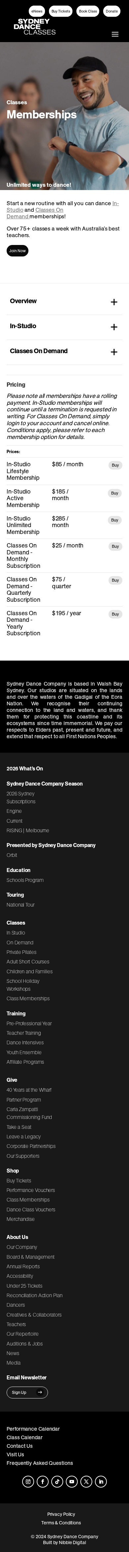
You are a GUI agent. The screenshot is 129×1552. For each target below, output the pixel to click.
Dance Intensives (25, 1042)
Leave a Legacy (23, 1136)
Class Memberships (28, 998)
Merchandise (21, 1219)
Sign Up (19, 1392)
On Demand (20, 942)
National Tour (20, 904)
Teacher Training (24, 1033)
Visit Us (15, 1454)
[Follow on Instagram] (28, 1482)
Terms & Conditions (61, 1523)
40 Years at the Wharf (29, 1089)
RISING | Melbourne (28, 830)
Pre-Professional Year (29, 1023)
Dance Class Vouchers (31, 1209)
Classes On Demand (35, 213)
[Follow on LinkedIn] (101, 1482)
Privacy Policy (61, 1514)
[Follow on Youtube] (72, 1482)
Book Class (88, 11)
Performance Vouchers (31, 1190)
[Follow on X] (86, 1482)
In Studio (16, 932)
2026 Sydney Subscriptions (21, 797)
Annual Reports (23, 1266)
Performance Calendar (33, 1428)
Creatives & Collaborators (34, 1314)
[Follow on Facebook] (43, 1482)
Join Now (17, 250)
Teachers (16, 1324)
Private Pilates (21, 952)
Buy (115, 465)
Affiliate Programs (25, 1061)
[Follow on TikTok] (57, 1482)
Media (14, 1362)
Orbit (12, 855)
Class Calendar (25, 1437)
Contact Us (20, 1446)
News (13, 1353)
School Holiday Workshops (23, 985)
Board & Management (31, 1256)
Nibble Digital (72, 1542)
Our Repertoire (23, 1333)
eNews (36, 11)
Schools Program (25, 880)
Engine (14, 811)
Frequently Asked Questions (40, 1463)
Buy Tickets (61, 11)
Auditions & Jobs (25, 1343)
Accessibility (20, 1276)
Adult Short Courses (28, 961)
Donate (112, 11)
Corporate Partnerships (31, 1146)
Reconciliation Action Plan (35, 1295)
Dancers (15, 1304)
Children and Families (30, 971)
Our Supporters (23, 1155)
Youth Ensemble (24, 1052)
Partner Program (24, 1099)
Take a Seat (19, 1127)
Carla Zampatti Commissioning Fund (29, 1113)
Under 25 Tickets (24, 1285)
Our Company (22, 1247)
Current (14, 820)
